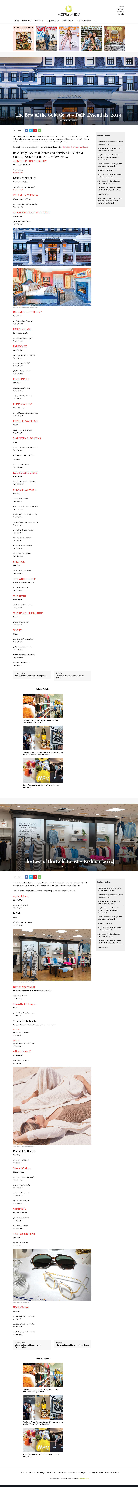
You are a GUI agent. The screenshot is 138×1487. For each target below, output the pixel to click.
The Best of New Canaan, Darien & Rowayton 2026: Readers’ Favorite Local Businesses (43, 754)
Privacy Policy (51, 1473)
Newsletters (62, 1473)
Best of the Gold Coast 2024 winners (75, 147)
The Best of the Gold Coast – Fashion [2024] (70, 677)
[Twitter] (31, 130)
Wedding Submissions (96, 1473)
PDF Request (82, 1473)
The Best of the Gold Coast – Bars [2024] (30, 676)
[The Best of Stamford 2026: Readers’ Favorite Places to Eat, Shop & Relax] (43, 706)
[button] (95, 20)
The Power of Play (103, 194)
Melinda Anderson (65, 120)
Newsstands (120, 11)
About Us (23, 1473)
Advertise (121, 14)
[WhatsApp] (39, 130)
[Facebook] (26, 130)
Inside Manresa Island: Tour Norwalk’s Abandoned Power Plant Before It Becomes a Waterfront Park (109, 200)
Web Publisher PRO (84, 1478)
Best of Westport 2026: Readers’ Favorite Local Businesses (41, 786)
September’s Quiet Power (105, 170)
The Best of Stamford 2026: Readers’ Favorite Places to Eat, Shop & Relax (40, 721)
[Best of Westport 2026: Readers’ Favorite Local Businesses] (43, 770)
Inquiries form (18, 173)
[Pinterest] (35, 130)
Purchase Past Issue (112, 1473)
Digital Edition (120, 9)
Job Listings (41, 1473)
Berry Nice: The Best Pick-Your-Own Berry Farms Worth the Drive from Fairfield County (109, 157)
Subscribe (121, 7)
